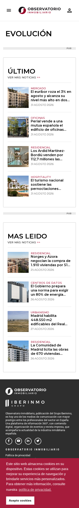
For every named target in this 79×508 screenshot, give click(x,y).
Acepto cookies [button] (20, 500)
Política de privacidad (17, 455)
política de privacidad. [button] (35, 489)
